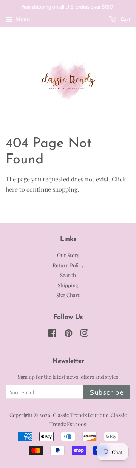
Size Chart (68, 294)
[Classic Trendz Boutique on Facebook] (52, 334)
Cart (124, 19)
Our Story (68, 254)
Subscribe (107, 392)
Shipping (68, 285)
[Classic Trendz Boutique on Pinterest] (68, 334)
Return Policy (68, 265)
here (12, 189)
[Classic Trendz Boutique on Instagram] (84, 334)
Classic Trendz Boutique (80, 414)
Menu (22, 19)
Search (68, 274)
